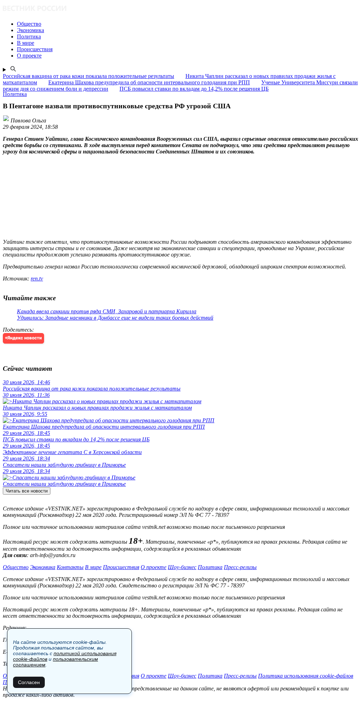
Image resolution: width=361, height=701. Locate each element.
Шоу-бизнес (182, 567)
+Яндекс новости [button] (23, 338)
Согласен (29, 682)
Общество (16, 567)
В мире (93, 567)
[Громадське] (180, 9)
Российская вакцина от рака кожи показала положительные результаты (88, 76)
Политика (210, 567)
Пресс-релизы (240, 567)
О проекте (153, 567)
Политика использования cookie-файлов (305, 676)
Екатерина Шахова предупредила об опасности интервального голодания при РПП (149, 82)
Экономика (42, 567)
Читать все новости (27, 491)
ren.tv (37, 279)
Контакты (70, 567)
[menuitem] (187, 24)
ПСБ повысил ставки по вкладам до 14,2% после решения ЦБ (194, 89)
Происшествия (121, 567)
